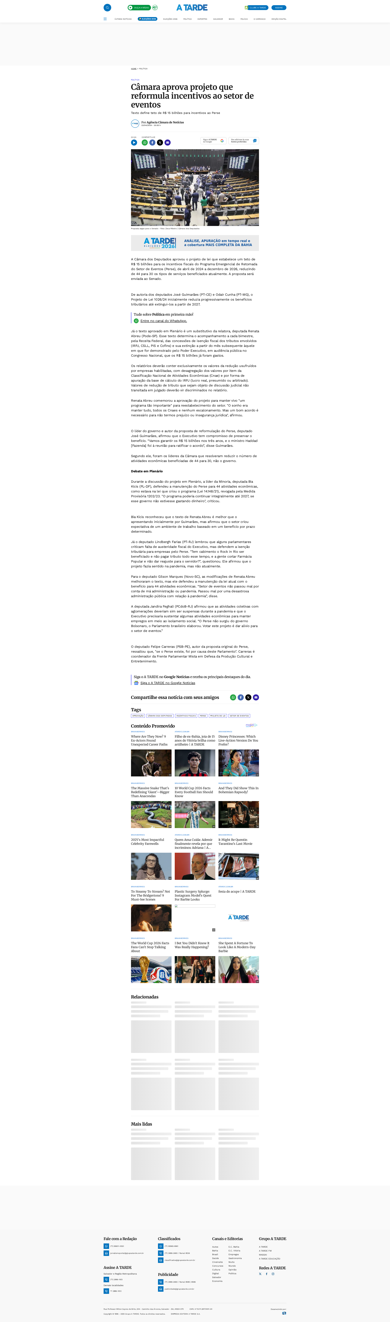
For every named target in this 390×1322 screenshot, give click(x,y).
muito (231, 1262)
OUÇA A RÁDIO (141, 7)
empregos (234, 1254)
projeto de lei (218, 716)
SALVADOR (218, 19)
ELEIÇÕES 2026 (149, 19)
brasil (215, 1254)
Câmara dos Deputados (160, 716)
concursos (217, 1266)
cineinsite (217, 1262)
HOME (133, 69)
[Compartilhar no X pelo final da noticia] (248, 697)
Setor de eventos (239, 716)
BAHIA (231, 19)
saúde (215, 1258)
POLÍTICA (187, 19)
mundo (232, 1266)
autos (215, 1247)
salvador (216, 1277)
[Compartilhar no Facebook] (152, 142)
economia (217, 1281)
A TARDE (263, 1247)
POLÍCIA (244, 19)
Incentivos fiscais (186, 716)
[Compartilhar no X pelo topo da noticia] (160, 142)
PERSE (203, 716)
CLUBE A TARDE (258, 7)
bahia (215, 1250)
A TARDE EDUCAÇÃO (269, 1258)
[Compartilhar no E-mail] (168, 142)
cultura (216, 1269)
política (232, 1273)
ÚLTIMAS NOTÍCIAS (123, 19)
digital (215, 1273)
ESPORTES (202, 19)
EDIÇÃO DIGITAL (279, 19)
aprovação (138, 716)
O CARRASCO (260, 19)
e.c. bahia (234, 1247)
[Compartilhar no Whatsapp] (145, 142)
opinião (232, 1269)
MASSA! (263, 1254)
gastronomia (235, 1258)
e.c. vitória (234, 1250)
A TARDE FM (265, 1251)
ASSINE (279, 7)
